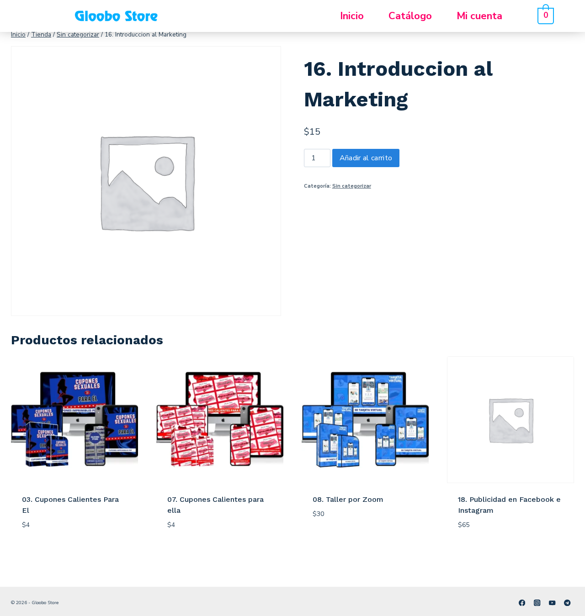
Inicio (352, 16)
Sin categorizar (351, 186)
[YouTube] (552, 602)
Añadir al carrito (366, 158)
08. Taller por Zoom (348, 499)
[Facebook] (522, 602)
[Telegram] (567, 602)
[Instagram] (537, 602)
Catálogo (410, 16)
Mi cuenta (479, 16)
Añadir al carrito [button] (348, 541)
